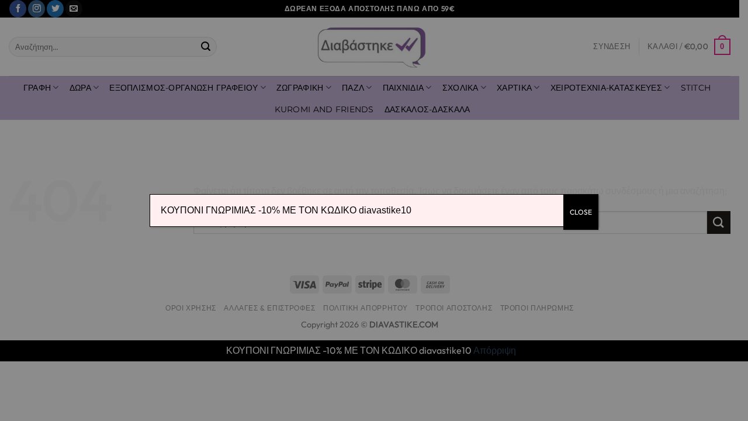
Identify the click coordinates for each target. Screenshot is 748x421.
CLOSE (581, 212)
